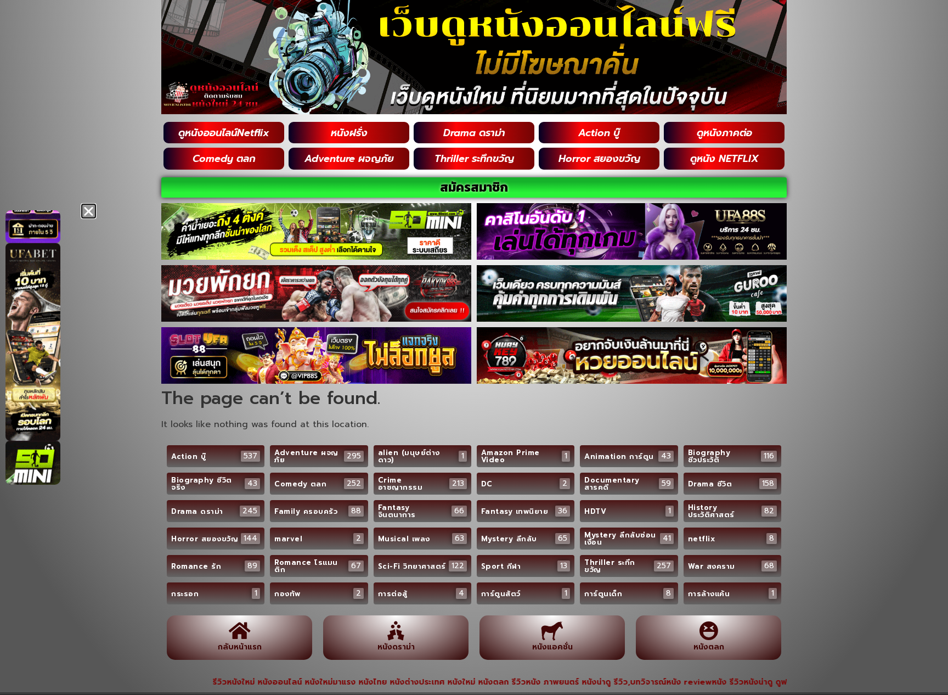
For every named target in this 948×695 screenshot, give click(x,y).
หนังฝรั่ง (349, 133)
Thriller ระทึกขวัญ (474, 158)
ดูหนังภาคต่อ (724, 133)
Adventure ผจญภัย (349, 158)
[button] (88, 211)
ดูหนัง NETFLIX (724, 158)
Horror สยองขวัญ (599, 158)
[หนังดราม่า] (395, 630)
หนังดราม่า (396, 647)
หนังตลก (708, 647)
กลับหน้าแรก (240, 647)
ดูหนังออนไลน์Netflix (223, 133)
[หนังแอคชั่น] (552, 630)
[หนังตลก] (708, 630)
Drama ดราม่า (474, 133)
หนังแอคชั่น (552, 647)
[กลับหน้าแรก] (239, 630)
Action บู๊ (599, 133)
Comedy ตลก (224, 158)
